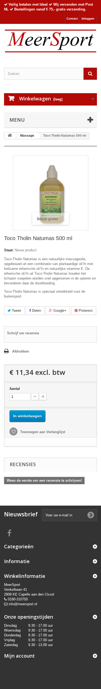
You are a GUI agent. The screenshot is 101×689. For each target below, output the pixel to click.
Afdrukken (20, 351)
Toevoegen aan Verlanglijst (42, 432)
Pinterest (85, 311)
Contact (72, 18)
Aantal (14, 389)
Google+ (59, 311)
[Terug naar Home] (10, 135)
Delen (36, 311)
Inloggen (88, 18)
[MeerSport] (50, 41)
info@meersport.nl (23, 604)
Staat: (8, 250)
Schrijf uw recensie (23, 333)
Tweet (16, 311)
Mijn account (19, 655)
